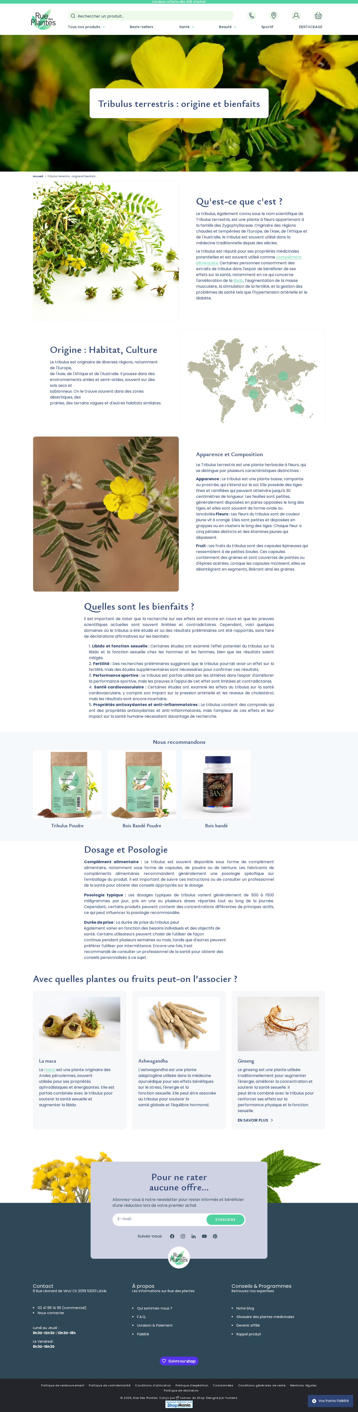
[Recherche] (73, 16)
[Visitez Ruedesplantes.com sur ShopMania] (179, 1407)
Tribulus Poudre (67, 825)
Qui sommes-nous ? (154, 1308)
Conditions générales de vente (262, 1385)
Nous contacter (51, 1312)
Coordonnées (223, 1385)
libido (238, 280)
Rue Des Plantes (145, 1398)
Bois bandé (216, 825)
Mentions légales (303, 1385)
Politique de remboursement (62, 1385)
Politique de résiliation (181, 1390)
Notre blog (245, 1308)
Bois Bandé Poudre (141, 825)
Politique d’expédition (192, 1385)
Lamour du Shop (192, 1398)
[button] (86, 27)
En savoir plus (253, 1120)
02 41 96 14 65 (49, 1307)
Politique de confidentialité (110, 1385)
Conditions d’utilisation (153, 1385)
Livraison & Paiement (155, 1325)
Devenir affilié (248, 1325)
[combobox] (151, 15)
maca (49, 1070)
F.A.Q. (141, 1316)
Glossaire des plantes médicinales (265, 1316)
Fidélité (143, 1334)
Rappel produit (248, 1334)
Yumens (231, 1398)
